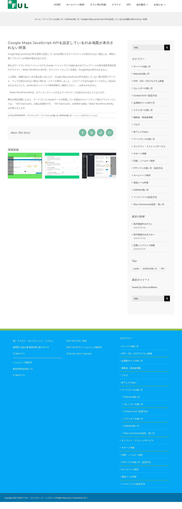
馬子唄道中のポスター (144, 234)
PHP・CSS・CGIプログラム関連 (149, 81)
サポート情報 (140, 153)
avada (136, 268)
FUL (84, 497)
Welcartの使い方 (141, 73)
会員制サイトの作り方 (144, 102)
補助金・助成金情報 (143, 117)
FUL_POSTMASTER (17, 115)
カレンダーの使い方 (143, 88)
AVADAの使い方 (65, 115)
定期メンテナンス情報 (144, 245)
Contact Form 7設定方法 (145, 95)
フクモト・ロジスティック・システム (37, 497)
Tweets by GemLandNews (144, 287)
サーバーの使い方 (142, 66)
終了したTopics (141, 131)
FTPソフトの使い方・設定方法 (148, 168)
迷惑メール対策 (141, 182)
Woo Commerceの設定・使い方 (149, 204)
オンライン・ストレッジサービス (150, 146)
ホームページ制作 (142, 175)
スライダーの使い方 (143, 110)
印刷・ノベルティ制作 (144, 160)
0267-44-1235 (73, 340)
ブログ (137, 124)
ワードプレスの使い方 (49, 115)
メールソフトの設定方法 (145, 197)
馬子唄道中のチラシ (143, 223)
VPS (162, 268)
